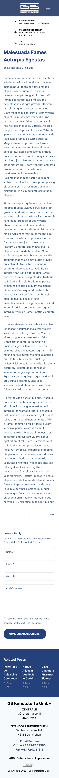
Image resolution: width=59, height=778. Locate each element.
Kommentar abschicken (25, 633)
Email (10, 564)
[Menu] (48, 8)
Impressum (42, 758)
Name (10, 551)
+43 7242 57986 (27, 44)
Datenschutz (25, 758)
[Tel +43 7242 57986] (15, 43)
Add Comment (15, 588)
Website (10, 576)
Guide (30, 68)
